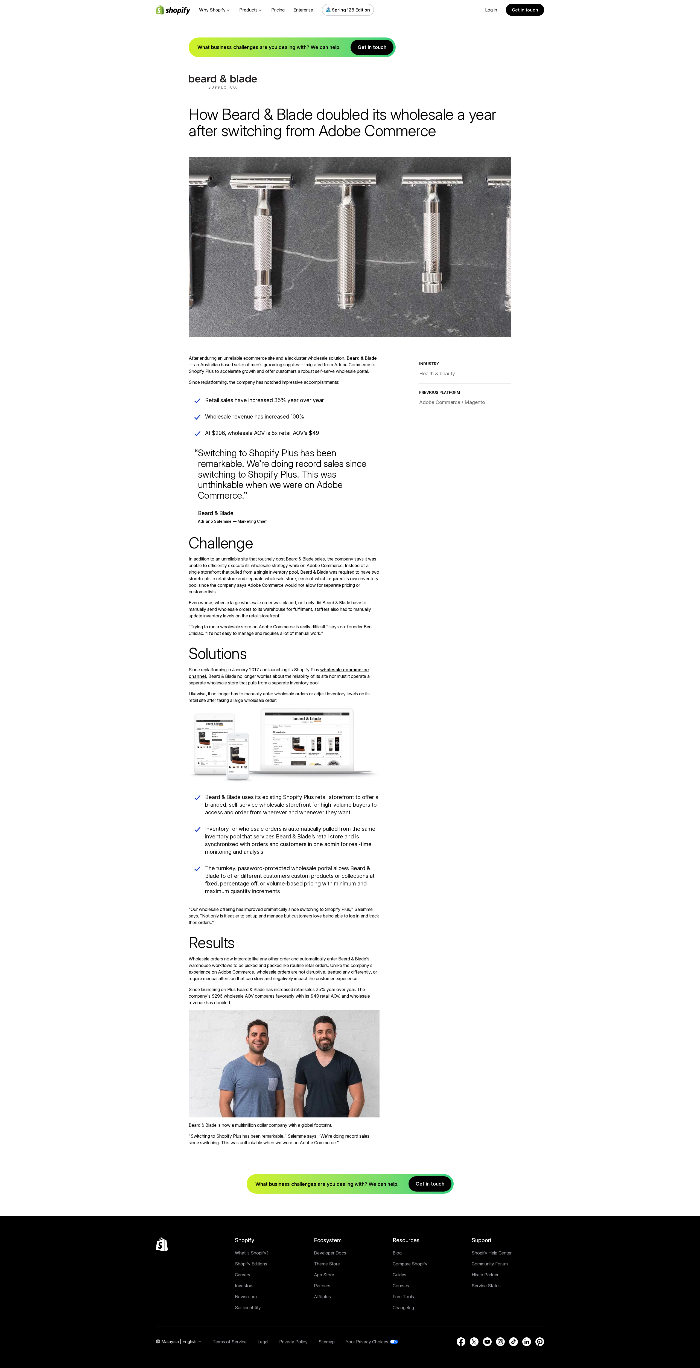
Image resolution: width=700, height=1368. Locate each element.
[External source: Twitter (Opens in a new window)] (474, 1341)
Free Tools (403, 1296)
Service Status (486, 1285)
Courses (401, 1285)
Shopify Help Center (492, 1253)
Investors (244, 1285)
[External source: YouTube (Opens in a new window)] (487, 1341)
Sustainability (248, 1307)
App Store (324, 1274)
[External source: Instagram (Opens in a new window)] (500, 1341)
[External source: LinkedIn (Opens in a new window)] (526, 1341)
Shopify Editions (251, 1264)
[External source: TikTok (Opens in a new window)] (513, 1341)
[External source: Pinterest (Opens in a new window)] (539, 1341)
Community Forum (490, 1264)
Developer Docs (330, 1253)
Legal (263, 1341)
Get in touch (525, 10)
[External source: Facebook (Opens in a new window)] (461, 1341)
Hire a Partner (485, 1274)
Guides (399, 1274)
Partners (322, 1285)
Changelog (403, 1307)
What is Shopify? (252, 1253)
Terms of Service (230, 1341)
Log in (491, 10)
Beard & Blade (362, 358)
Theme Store (327, 1264)
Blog (397, 1253)
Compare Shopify (410, 1264)
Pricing (278, 10)
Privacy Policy (293, 1341)
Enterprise (303, 10)
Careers (242, 1274)
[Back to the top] (162, 1244)
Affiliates (322, 1296)
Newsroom (246, 1296)
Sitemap (327, 1341)
